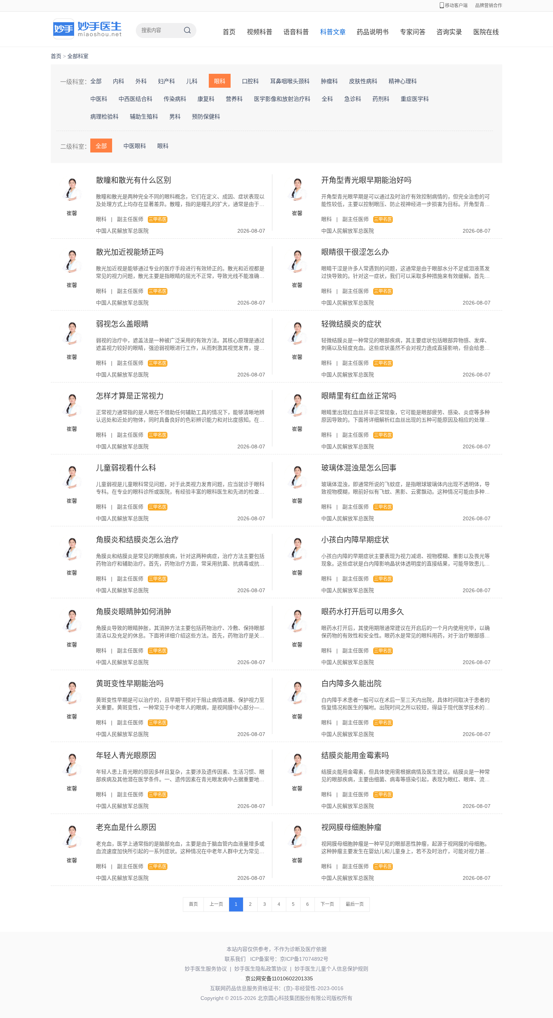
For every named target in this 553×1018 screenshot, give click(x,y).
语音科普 (296, 32)
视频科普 (259, 32)
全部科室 (77, 56)
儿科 (192, 81)
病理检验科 (104, 116)
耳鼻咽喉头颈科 (290, 81)
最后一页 (355, 904)
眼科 (219, 81)
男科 (175, 116)
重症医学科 (415, 99)
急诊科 (352, 99)
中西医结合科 (135, 99)
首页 (229, 32)
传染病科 (175, 99)
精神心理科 (403, 81)
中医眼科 (134, 146)
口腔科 (250, 81)
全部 (96, 81)
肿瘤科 (329, 81)
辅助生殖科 (144, 116)
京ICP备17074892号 (304, 959)
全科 (327, 99)
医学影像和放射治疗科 (282, 99)
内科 (118, 81)
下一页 (327, 904)
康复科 (206, 99)
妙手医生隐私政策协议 (260, 969)
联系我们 (235, 959)
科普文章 (333, 32)
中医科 (98, 99)
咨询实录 (449, 32)
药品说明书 (373, 32)
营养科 (234, 99)
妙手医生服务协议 (206, 969)
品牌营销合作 (488, 5)
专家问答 (412, 32)
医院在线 (486, 32)
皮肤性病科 (363, 81)
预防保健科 (206, 116)
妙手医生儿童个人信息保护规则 (331, 969)
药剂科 (380, 99)
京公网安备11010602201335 (279, 978)
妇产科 (166, 81)
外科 (141, 81)
